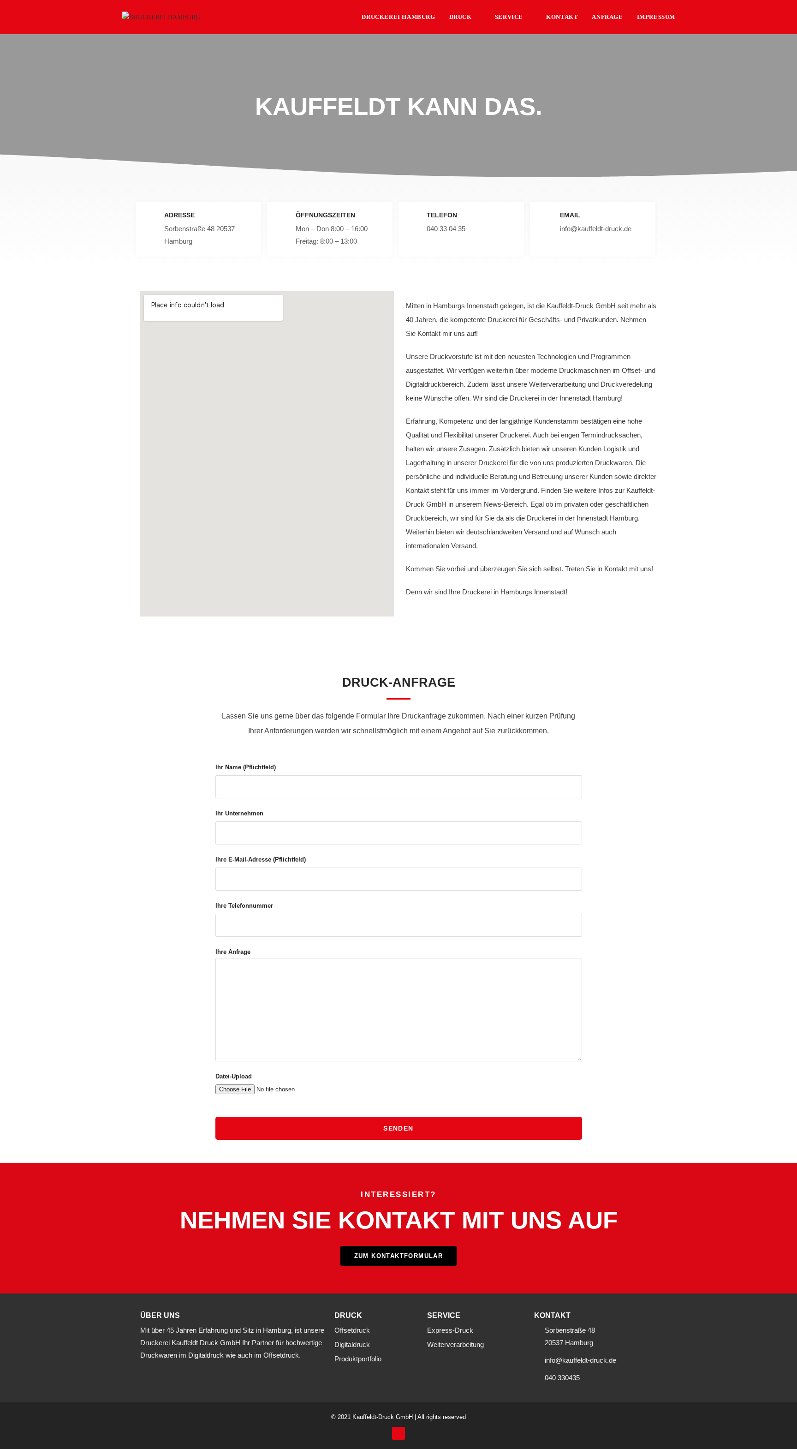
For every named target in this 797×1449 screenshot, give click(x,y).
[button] (398, 1256)
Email (570, 215)
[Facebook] (398, 1433)
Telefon (442, 215)
